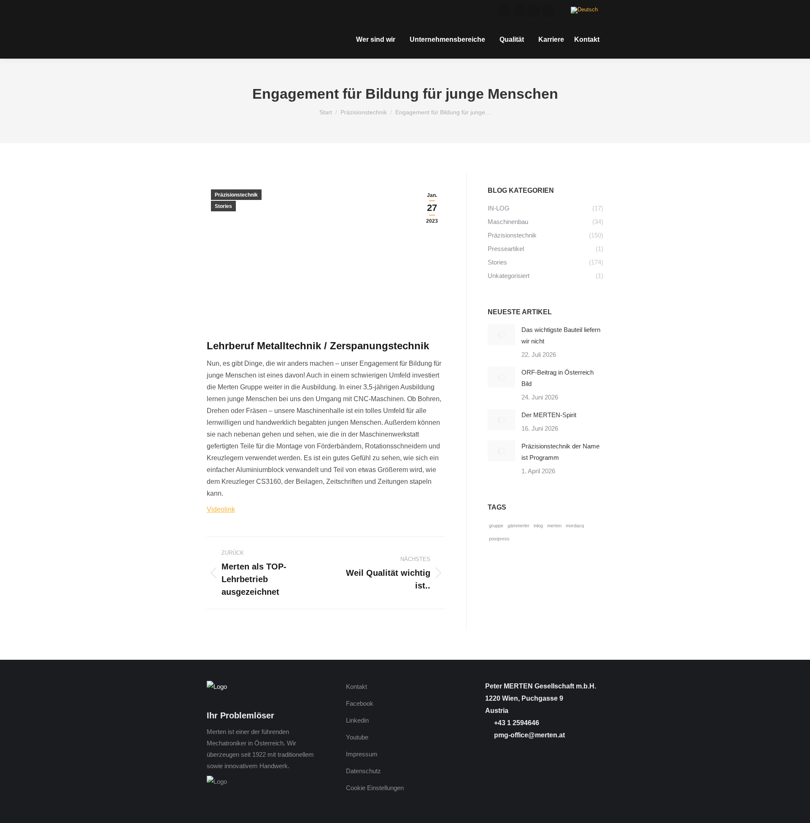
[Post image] (501, 334)
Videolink (221, 509)
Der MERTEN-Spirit (548, 414)
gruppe (496, 525)
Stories (223, 206)
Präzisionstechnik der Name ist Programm (560, 452)
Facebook (359, 703)
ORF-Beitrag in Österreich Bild (557, 378)
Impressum (362, 754)
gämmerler (518, 525)
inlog (538, 525)
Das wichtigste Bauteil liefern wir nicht (560, 335)
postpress (499, 538)
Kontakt (356, 686)
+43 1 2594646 (515, 722)
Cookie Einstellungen (375, 787)
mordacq (575, 525)
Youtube (357, 737)
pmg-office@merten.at (528, 735)
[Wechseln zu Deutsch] (584, 10)
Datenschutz (363, 770)
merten (554, 525)
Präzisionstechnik (236, 195)
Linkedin (357, 720)
